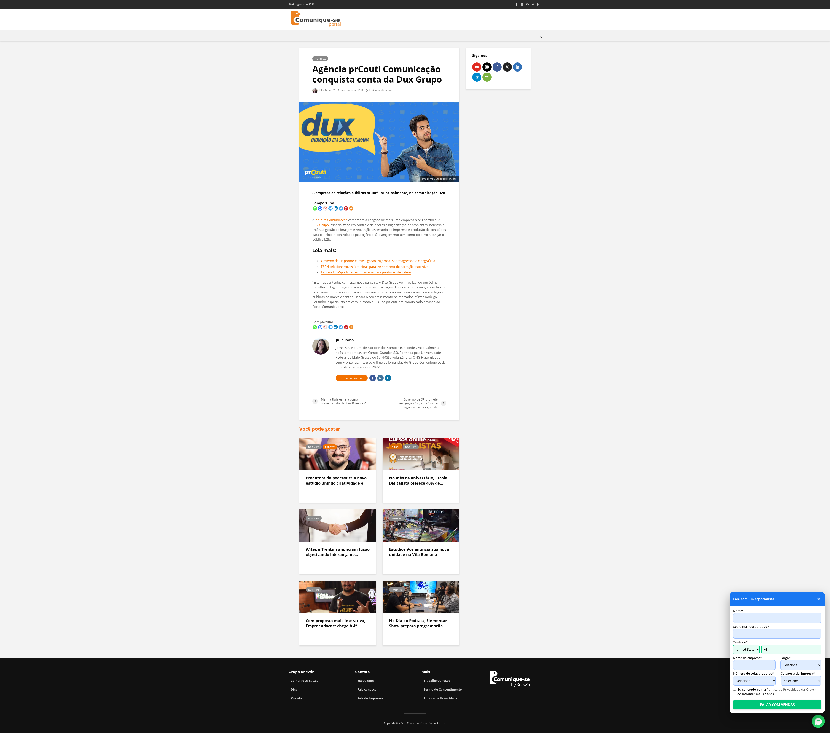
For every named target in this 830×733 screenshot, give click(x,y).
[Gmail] (325, 208)
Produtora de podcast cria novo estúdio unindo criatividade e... (336, 480)
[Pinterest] (346, 208)
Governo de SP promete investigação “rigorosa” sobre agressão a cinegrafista (378, 261)
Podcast (330, 447)
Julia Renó (324, 90)
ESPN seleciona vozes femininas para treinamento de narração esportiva (374, 266)
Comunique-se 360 (304, 681)
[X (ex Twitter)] (507, 67)
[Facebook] (320, 208)
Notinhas (320, 58)
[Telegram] (330, 208)
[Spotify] (487, 77)
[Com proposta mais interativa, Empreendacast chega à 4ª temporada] (337, 596)
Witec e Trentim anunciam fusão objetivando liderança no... (338, 552)
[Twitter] (341, 208)
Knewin (296, 698)
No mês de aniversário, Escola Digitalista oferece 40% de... (418, 480)
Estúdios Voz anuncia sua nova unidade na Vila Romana (419, 552)
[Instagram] (487, 67)
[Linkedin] (336, 208)
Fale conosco (367, 689)
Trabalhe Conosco (437, 681)
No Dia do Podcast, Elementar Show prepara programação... (418, 623)
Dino (294, 689)
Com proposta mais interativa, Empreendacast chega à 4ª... (335, 623)
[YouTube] (476, 67)
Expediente (365, 681)
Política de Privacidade (440, 698)
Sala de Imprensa (370, 698)
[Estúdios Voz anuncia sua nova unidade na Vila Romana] (421, 525)
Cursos (395, 447)
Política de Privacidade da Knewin (792, 689)
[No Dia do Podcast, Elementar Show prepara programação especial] (421, 596)
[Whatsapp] (315, 208)
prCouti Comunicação (331, 220)
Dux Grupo (320, 225)
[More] (351, 208)
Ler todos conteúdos (351, 378)
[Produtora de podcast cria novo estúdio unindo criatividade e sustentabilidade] (337, 454)
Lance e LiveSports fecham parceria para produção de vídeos (366, 272)
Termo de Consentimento (443, 689)
